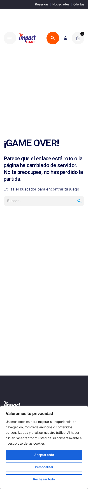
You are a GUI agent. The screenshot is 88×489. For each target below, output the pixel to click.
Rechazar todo (44, 479)
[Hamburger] (10, 38)
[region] (44, 447)
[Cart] (78, 38)
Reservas (42, 4)
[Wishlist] (65, 38)
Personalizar (44, 467)
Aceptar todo (44, 455)
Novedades (60, 4)
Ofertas (78, 4)
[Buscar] (52, 38)
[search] (79, 201)
